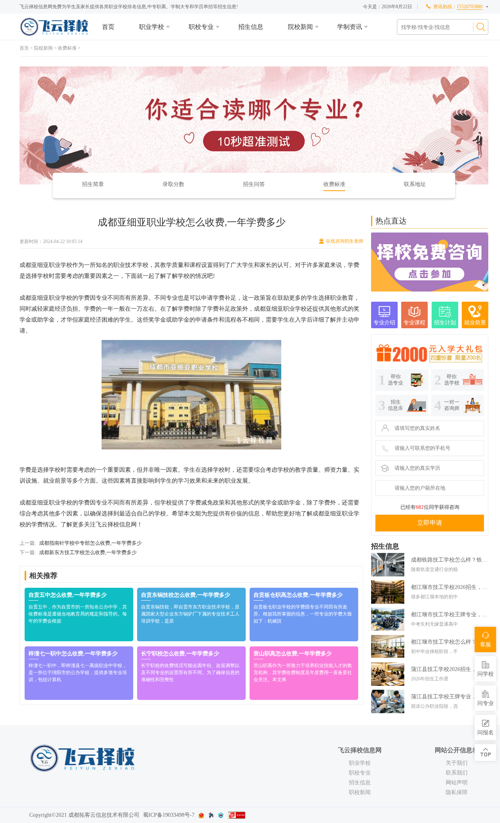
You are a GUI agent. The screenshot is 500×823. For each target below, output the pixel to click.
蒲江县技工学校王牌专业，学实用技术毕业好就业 (449, 697)
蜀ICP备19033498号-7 (169, 815)
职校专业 (201, 26)
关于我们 (457, 763)
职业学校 (151, 26)
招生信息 (250, 26)
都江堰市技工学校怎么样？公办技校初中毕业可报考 (449, 642)
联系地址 (415, 184)
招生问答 (254, 184)
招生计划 (445, 323)
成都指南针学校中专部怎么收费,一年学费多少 (90, 543)
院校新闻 (300, 26)
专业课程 (414, 323)
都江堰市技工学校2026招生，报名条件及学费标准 (449, 587)
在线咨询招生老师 (344, 241)
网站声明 (457, 782)
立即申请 (429, 522)
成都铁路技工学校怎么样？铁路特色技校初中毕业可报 (449, 560)
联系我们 (457, 773)
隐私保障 (457, 792)
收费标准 (67, 48)
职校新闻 (360, 792)
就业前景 (475, 323)
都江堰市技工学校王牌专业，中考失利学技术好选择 (449, 614)
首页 (108, 26)
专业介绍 (384, 323)
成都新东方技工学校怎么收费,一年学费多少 (88, 552)
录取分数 (173, 184)
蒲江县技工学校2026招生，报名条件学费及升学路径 (449, 669)
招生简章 (93, 184)
